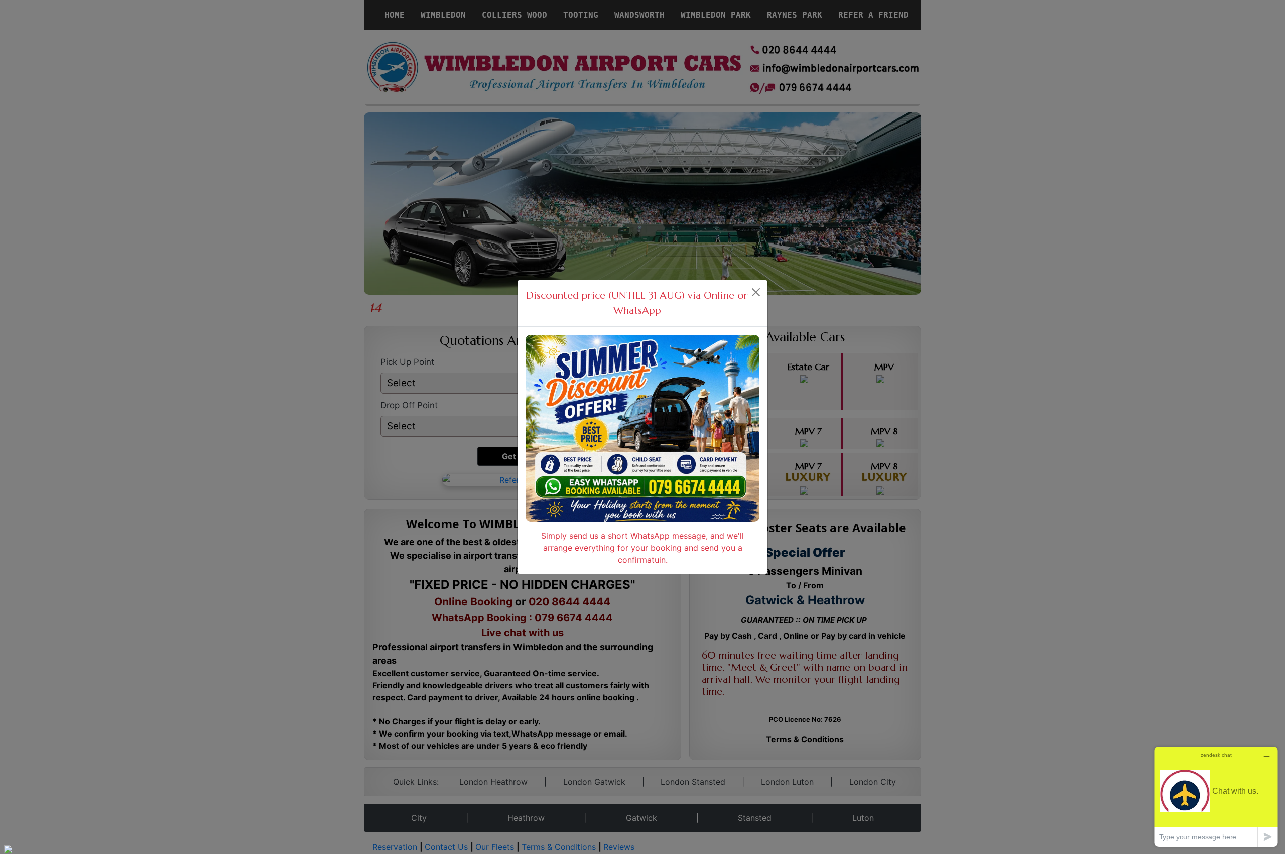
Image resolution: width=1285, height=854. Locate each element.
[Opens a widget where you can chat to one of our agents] (1216, 796)
